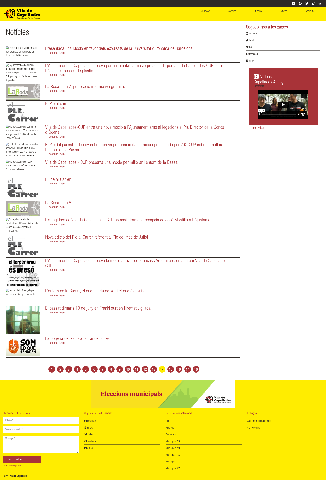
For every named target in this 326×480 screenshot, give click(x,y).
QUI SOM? (205, 11)
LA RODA (258, 11)
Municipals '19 (173, 448)
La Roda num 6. (58, 203)
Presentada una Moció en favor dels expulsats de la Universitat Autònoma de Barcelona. (119, 49)
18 (196, 369)
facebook (253, 54)
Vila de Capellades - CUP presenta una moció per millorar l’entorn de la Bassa (111, 162)
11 (136, 369)
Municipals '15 (173, 455)
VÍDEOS (284, 11)
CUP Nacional (253, 428)
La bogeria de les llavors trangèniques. (78, 339)
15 (170, 369)
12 (145, 369)
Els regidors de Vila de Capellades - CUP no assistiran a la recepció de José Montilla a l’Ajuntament (129, 220)
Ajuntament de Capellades (259, 421)
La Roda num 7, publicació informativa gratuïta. (85, 87)
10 (128, 369)
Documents (171, 434)
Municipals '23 (173, 441)
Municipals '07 (173, 468)
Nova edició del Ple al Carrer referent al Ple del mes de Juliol (96, 237)
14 (162, 369)
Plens (168, 421)
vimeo (251, 61)
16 (179, 369)
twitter (252, 47)
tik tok (251, 40)
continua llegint (57, 53)
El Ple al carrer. (58, 104)
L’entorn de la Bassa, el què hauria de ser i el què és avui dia (96, 291)
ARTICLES (310, 11)
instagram (253, 34)
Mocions (170, 428)
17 (187, 369)
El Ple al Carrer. (58, 180)
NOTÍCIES (232, 11)
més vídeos (258, 128)
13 (153, 369)
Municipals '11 (173, 462)
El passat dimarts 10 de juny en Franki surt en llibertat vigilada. (98, 308)
